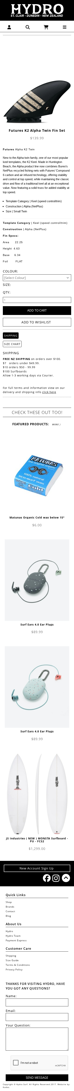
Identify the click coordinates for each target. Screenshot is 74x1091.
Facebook (46, 878)
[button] (9, 27)
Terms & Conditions (18, 965)
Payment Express (16, 940)
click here (49, 392)
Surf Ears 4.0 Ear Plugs (37, 624)
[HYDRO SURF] (37, 10)
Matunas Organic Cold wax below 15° (37, 517)
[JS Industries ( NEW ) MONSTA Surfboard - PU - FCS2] (37, 794)
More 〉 (56, 424)
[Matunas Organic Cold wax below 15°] (37, 473)
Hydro (9, 931)
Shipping (11, 955)
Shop (9, 902)
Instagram (55, 878)
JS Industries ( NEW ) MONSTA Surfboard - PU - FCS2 (37, 840)
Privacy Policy (14, 969)
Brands (10, 906)
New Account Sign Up (37, 868)
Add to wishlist (36, 322)
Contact (10, 911)
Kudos (6, 1087)
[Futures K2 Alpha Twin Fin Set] (37, 83)
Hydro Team (13, 935)
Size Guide (12, 960)
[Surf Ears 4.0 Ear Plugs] (37, 580)
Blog (8, 916)
